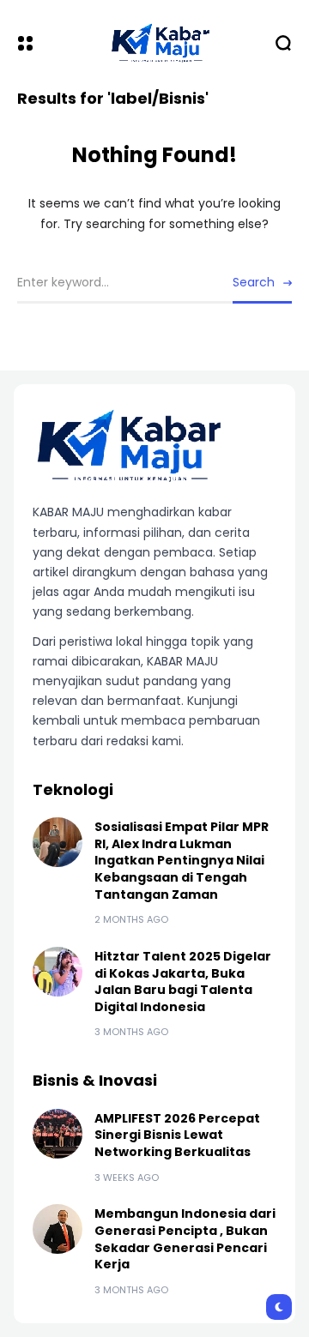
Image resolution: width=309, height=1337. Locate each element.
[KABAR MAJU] (155, 42)
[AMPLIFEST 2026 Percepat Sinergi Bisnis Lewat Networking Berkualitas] (57, 1134)
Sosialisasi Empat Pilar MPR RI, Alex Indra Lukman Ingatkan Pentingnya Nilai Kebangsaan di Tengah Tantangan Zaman (181, 860)
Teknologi (73, 789)
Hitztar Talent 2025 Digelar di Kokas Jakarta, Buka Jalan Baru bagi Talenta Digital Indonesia (182, 981)
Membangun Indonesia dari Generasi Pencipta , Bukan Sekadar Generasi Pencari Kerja (185, 1239)
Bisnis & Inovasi (95, 1080)
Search (254, 282)
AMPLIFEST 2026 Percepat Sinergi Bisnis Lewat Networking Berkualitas (177, 1135)
